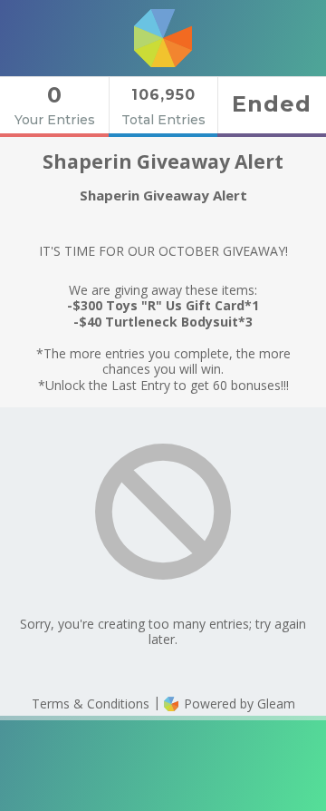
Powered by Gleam (237, 703)
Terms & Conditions (90, 703)
